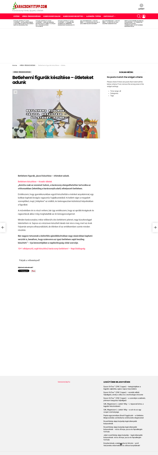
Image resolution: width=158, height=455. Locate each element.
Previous (13, 23)
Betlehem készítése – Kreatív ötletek (35, 181)
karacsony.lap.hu (64, 382)
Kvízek (17, 16)
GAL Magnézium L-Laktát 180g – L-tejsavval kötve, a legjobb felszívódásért (90, 22)
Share (15, 92)
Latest (141, 9)
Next (144, 23)
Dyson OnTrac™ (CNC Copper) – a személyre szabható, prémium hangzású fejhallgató (66, 23)
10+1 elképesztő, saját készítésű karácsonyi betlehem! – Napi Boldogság (51, 248)
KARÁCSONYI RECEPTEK (73, 16)
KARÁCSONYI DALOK (51, 16)
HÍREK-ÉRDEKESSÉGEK (31, 16)
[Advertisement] (79, 46)
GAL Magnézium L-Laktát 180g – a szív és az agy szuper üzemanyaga (111, 22)
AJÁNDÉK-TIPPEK (93, 16)
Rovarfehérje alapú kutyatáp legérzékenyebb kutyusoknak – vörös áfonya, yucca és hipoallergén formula (123, 429)
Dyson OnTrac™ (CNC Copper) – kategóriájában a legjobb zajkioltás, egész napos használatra (23, 23)
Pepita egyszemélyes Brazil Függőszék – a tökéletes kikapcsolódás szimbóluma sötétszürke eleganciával (134, 23)
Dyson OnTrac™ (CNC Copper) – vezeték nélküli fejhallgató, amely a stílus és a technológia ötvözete (45, 23)
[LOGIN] (144, 16)
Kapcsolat (109, 16)
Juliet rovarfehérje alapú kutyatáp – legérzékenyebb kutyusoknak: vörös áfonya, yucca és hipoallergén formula (123, 437)
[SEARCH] (139, 16)
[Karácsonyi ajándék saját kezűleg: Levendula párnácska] (3, 227)
